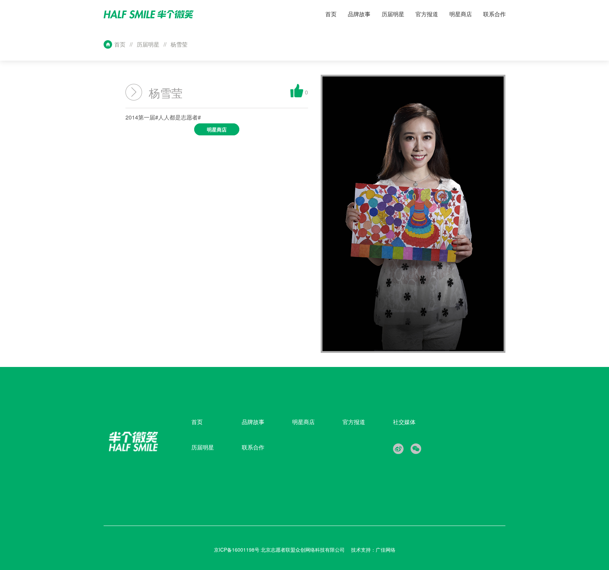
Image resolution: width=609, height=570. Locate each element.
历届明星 (148, 44)
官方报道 (354, 422)
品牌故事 (253, 422)
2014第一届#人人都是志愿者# (176, 123)
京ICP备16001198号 (237, 549)
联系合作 (253, 447)
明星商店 (303, 422)
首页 (119, 44)
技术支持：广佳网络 (373, 549)
